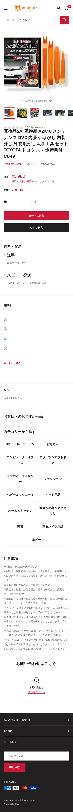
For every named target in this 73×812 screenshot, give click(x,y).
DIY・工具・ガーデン (20, 444)
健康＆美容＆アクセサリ (52, 510)
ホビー (36, 539)
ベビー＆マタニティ (20, 495)
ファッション (53, 479)
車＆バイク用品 (52, 526)
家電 (20, 526)
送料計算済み (26, 181)
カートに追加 (36, 215)
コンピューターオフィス (20, 460)
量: (5, 201)
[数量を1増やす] (35, 202)
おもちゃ (53, 444)
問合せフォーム (36, 692)
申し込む (14, 767)
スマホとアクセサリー (20, 478)
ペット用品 (52, 495)
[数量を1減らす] (16, 202)
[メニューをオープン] (5, 8)
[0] (66, 8)
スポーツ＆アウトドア (52, 460)
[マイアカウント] (58, 8)
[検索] (64, 20)
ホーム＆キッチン (20, 511)
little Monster (13, 164)
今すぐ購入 (36, 227)
